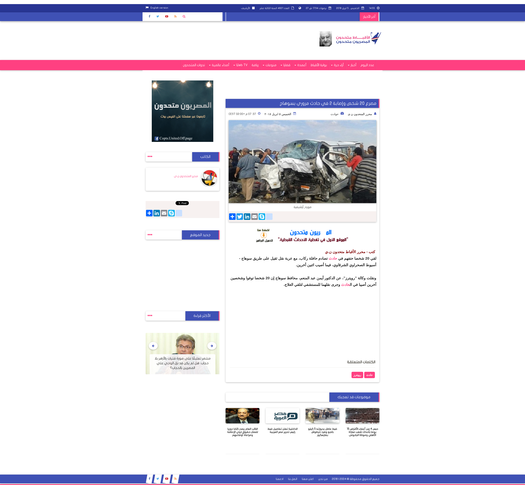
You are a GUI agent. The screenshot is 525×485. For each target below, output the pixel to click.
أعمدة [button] (301, 65)
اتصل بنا (292, 478)
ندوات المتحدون (194, 65)
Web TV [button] (241, 65)
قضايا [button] (286, 65)
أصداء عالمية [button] (220, 65)
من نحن (323, 478)
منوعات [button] (270, 65)
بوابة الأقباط (318, 65)
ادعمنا (279, 478)
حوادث (335, 114)
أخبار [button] (353, 65)
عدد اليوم (367, 65)
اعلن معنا (308, 478)
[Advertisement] (220, 40)
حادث (333, 258)
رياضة (255, 65)
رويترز (357, 374)
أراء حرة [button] (338, 65)
